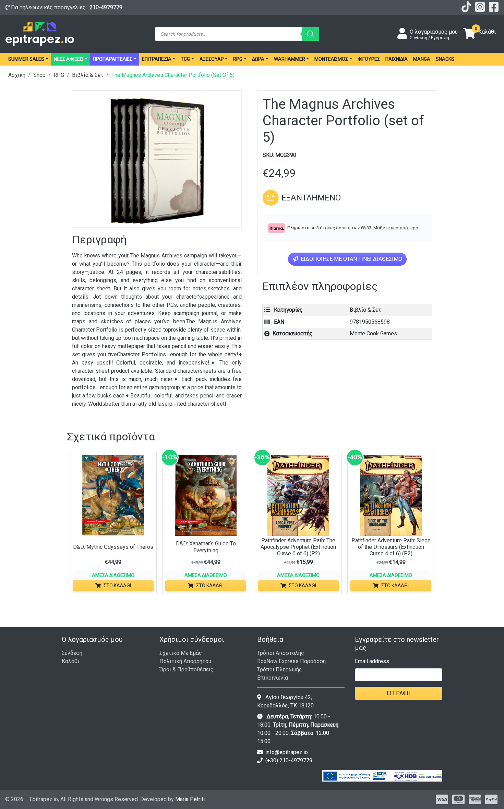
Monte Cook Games (373, 333)
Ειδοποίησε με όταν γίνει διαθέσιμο (350, 259)
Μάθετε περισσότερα (395, 227)
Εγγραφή (398, 693)
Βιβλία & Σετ (88, 75)
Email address (372, 661)
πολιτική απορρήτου (185, 661)
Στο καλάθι (117, 585)
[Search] (310, 34)
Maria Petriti (190, 799)
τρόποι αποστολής (280, 653)
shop (39, 75)
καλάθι (70, 661)
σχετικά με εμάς (180, 653)
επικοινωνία (272, 677)
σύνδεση (72, 653)
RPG (58, 75)
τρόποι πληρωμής (279, 669)
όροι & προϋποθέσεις (186, 669)
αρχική (16, 75)
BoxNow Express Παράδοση (291, 661)
